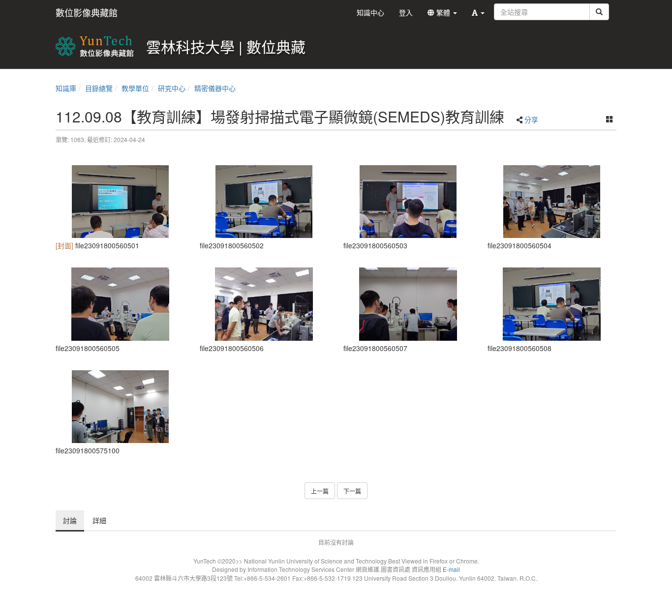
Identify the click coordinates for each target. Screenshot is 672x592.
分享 (531, 119)
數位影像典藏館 (87, 12)
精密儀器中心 (215, 88)
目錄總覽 (99, 88)
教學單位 (135, 88)
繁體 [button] (443, 12)
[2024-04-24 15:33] (120, 201)
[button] (478, 12)
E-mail (451, 569)
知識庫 (66, 88)
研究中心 (171, 88)
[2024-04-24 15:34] (552, 303)
